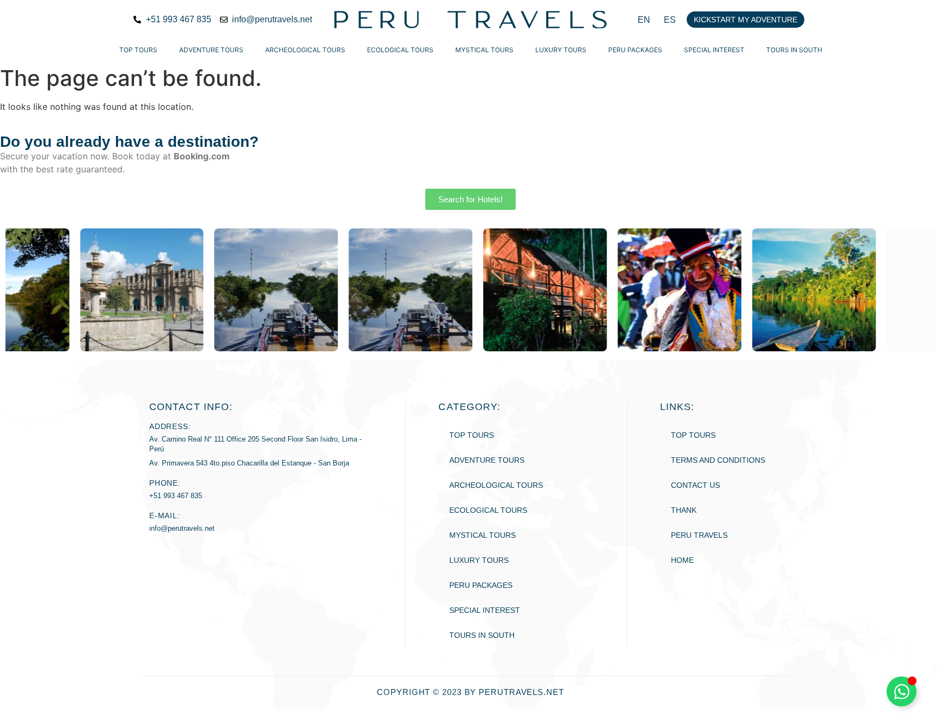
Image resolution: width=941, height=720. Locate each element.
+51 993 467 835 (175, 496)
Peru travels (699, 535)
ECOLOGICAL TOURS (400, 50)
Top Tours (138, 50)
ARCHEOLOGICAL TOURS (305, 50)
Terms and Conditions (718, 460)
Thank (683, 510)
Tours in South (794, 50)
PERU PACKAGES (635, 50)
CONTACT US (695, 485)
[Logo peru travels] (470, 19)
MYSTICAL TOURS (484, 50)
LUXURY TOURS (560, 50)
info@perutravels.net (182, 528)
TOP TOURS (693, 435)
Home (682, 560)
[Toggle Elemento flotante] (901, 691)
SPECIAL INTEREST (714, 50)
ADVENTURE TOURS (211, 50)
